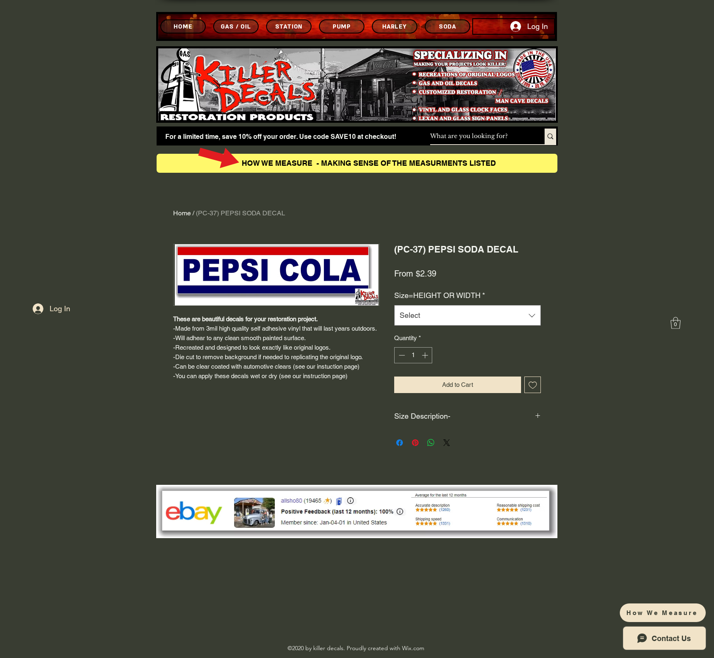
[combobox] (467, 315)
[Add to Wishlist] (532, 385)
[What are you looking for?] (550, 136)
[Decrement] (401, 355)
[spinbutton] (413, 355)
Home (182, 213)
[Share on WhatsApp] (431, 443)
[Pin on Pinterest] (415, 443)
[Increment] (425, 355)
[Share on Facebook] (400, 443)
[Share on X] (447, 443)
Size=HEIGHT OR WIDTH (439, 295)
